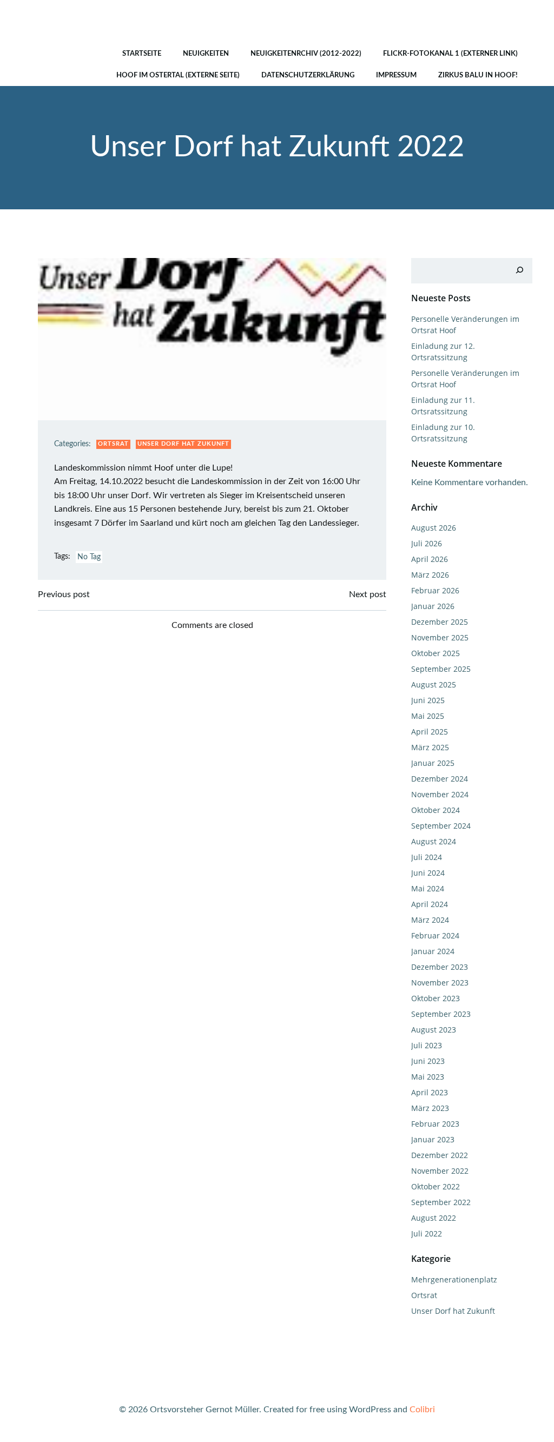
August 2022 (433, 1218)
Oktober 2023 (435, 998)
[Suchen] (519, 270)
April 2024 (429, 904)
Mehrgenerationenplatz (454, 1279)
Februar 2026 (435, 590)
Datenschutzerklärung (307, 75)
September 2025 (441, 669)
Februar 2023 (435, 1124)
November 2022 (440, 1171)
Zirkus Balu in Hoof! (478, 75)
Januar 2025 (432, 763)
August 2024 (433, 841)
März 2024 (430, 920)
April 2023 (429, 1092)
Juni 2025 (428, 700)
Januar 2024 (432, 951)
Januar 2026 (432, 606)
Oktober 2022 (435, 1186)
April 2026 (429, 559)
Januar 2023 (432, 1139)
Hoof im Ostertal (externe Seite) (178, 75)
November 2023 (440, 982)
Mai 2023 (427, 1076)
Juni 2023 (428, 1061)
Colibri (422, 1409)
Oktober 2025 (435, 653)
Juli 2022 (426, 1233)
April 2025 (429, 731)
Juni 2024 (428, 873)
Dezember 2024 (439, 778)
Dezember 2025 (439, 622)
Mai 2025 (427, 716)
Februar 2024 (435, 935)
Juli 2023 (426, 1045)
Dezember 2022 (439, 1155)
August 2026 (433, 527)
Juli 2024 (426, 857)
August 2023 (433, 1029)
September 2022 (441, 1202)
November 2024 (440, 794)
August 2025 (433, 684)
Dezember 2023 (439, 967)
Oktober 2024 (435, 810)
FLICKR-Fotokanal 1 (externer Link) (450, 53)
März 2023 (430, 1108)
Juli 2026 (426, 543)
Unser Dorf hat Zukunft (183, 444)
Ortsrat (113, 444)
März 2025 (430, 747)
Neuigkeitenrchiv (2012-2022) (305, 53)
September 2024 (441, 826)
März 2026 (430, 575)
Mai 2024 (427, 888)
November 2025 (440, 637)
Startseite (141, 53)
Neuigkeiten (206, 53)
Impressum (396, 75)
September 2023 (441, 1014)
